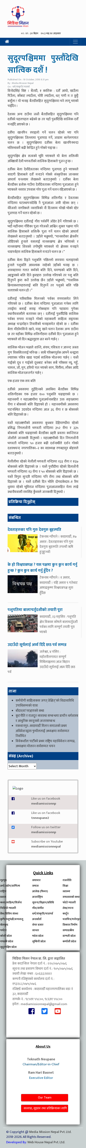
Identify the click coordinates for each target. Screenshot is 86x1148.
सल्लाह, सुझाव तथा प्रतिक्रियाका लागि (45, 1108)
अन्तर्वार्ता (36, 919)
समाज (35, 885)
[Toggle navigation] (75, 42)
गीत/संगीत (38, 908)
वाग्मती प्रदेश (69, 936)
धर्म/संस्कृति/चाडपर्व (42, 913)
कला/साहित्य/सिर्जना (11, 902)
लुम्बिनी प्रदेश (39, 941)
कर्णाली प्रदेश (69, 941)
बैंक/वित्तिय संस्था (9, 913)
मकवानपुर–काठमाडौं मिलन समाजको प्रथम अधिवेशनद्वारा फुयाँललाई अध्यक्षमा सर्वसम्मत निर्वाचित (42, 731)
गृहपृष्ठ (3, 880)
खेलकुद (4, 924)
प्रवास (3, 897)
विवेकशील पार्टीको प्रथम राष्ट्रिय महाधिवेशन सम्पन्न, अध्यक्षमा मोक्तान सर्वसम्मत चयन (45, 743)
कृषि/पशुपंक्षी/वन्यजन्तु (11, 919)
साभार (35, 930)
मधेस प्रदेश (37, 936)
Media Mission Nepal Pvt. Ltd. (50, 1132)
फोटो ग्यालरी (69, 902)
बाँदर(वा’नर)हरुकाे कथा (30, 711)
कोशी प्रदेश (6, 936)
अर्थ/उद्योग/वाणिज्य (10, 885)
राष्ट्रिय (3, 891)
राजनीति (67, 880)
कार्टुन (66, 913)
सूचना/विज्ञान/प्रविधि (43, 902)
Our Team (44, 1097)
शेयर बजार (37, 924)
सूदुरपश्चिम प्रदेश (8, 947)
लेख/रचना (68, 908)
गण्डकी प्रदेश (6, 941)
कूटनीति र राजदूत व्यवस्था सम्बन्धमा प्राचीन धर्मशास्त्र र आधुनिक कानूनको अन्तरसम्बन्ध (47, 718)
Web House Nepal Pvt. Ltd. (46, 1142)
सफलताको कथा (71, 897)
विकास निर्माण (70, 924)
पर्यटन (3, 930)
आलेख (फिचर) (40, 891)
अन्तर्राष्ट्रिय (37, 897)
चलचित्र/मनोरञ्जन (72, 919)
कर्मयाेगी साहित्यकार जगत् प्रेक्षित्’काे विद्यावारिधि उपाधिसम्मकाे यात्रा (45, 703)
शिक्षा (65, 885)
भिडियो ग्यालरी (8, 908)
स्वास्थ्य (66, 891)
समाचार (36, 880)
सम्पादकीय (68, 930)
